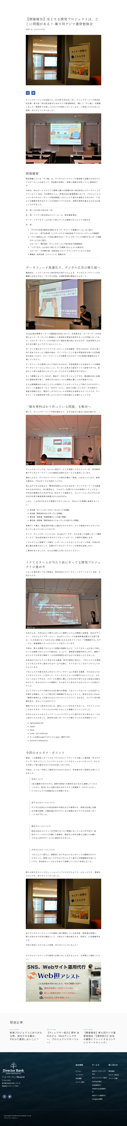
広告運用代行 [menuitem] (96, 1085)
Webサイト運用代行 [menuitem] (99, 1095)
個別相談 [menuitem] (111, 1071)
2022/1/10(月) (51, 1029)
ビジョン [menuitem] (79, 1071)
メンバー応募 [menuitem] (113, 1078)
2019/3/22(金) (87, 1029)
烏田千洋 (29, 29)
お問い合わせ (65, 550)
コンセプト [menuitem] (79, 1075)
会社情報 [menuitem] (79, 1065)
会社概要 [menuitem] (79, 1078)
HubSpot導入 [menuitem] (97, 1081)
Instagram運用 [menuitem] (97, 1099)
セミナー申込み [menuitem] (114, 1075)
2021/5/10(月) (14, 1029)
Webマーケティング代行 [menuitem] (99, 1072)
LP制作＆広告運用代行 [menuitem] (99, 1090)
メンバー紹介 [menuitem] (80, 1082)
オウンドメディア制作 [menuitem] (99, 1078)
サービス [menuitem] (96, 1065)
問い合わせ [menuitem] (113, 1065)
